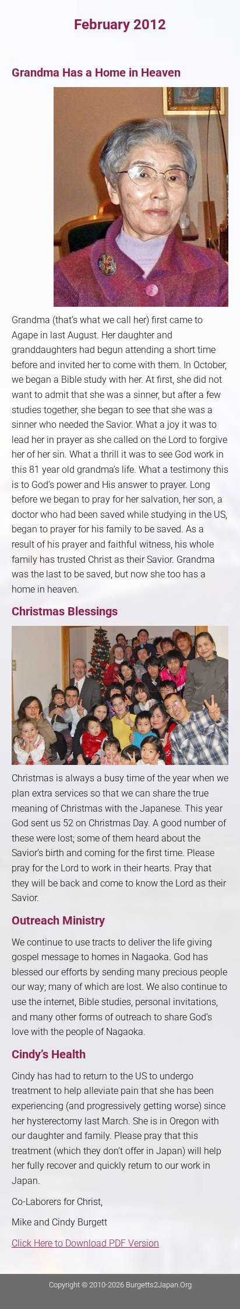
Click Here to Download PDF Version (85, 1243)
